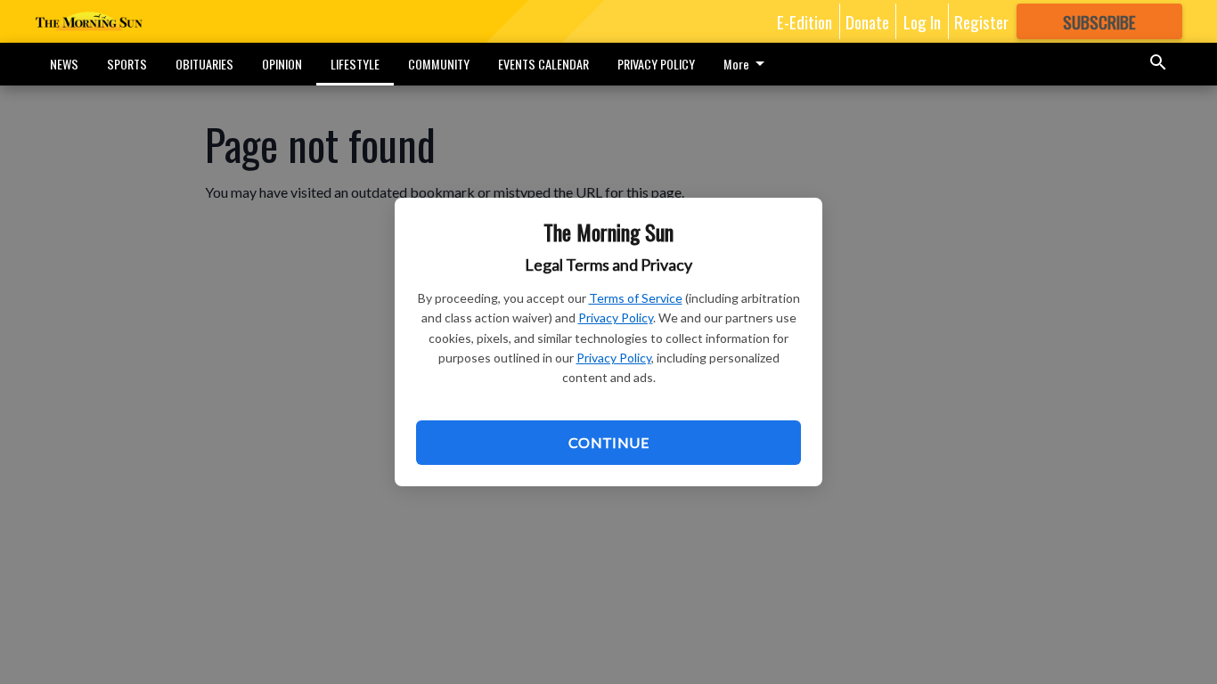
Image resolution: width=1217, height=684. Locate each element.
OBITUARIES (204, 63)
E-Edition (804, 21)
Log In (922, 21)
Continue (608, 442)
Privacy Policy (615, 317)
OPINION (282, 63)
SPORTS (127, 63)
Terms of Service (635, 297)
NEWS (64, 63)
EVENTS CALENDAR (543, 63)
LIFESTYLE (355, 63)
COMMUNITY (439, 63)
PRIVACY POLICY (656, 63)
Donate (867, 21)
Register (981, 21)
